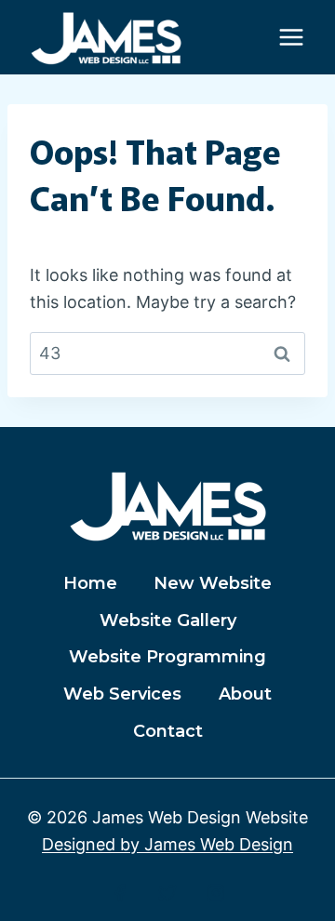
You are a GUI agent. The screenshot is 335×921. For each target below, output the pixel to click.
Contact (168, 731)
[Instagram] (215, 893)
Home (90, 583)
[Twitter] (167, 893)
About (245, 694)
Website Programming (167, 657)
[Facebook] (120, 893)
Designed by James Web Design (167, 844)
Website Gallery (168, 620)
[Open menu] (291, 37)
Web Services (122, 694)
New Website (213, 583)
